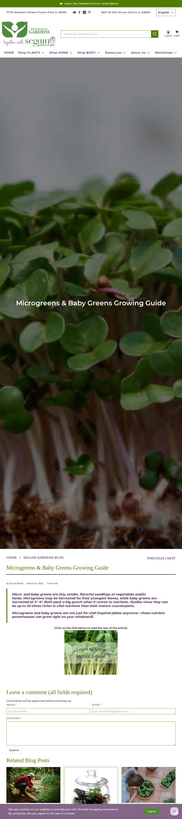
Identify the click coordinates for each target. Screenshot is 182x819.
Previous (155, 558)
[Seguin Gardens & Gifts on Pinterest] (89, 12)
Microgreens (33, 598)
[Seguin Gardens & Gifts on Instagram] (84, 12)
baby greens (140, 598)
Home (11, 557)
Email (96, 704)
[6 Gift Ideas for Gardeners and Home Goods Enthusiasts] (148, 785)
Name (11, 704)
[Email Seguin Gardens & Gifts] (74, 12)
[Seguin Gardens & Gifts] (28, 34)
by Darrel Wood (14, 583)
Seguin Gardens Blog (43, 557)
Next (171, 558)
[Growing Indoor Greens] (91, 652)
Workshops (164, 52)
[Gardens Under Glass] (91, 787)
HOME (9, 52)
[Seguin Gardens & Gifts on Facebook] (79, 12)
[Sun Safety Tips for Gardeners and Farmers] (33, 785)
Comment (14, 718)
